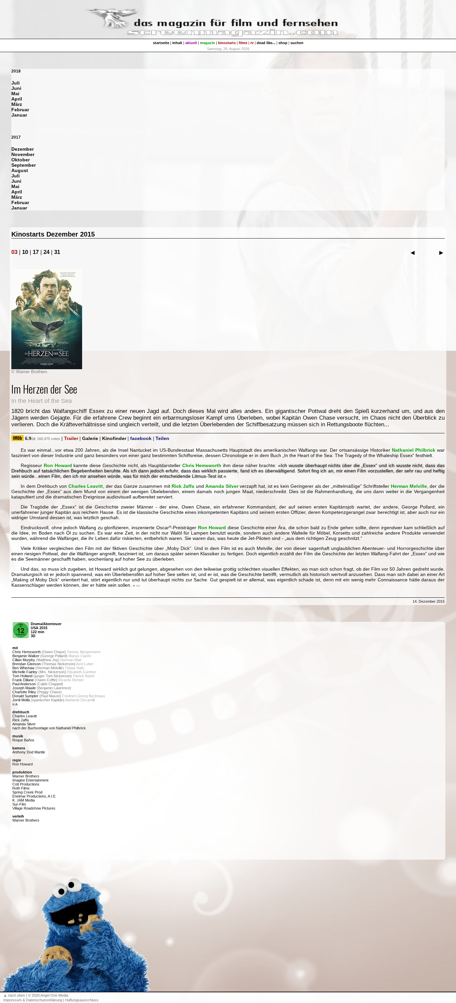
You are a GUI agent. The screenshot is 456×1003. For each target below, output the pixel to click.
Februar (20, 109)
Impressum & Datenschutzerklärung (32, 1000)
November (22, 154)
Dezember (22, 149)
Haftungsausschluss (81, 1000)
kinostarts (227, 43)
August (19, 170)
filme (243, 43)
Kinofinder (114, 438)
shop (282, 43)
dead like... (266, 43)
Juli (15, 83)
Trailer (71, 438)
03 (14, 252)
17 (36, 252)
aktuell (191, 43)
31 (57, 252)
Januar (19, 115)
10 (25, 252)
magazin (207, 43)
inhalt (177, 43)
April (16, 99)
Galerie (90, 438)
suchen (296, 43)
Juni (16, 88)
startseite (161, 43)
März (16, 104)
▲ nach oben (14, 995)
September (23, 165)
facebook (141, 438)
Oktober (20, 159)
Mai (15, 93)
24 (46, 252)
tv (252, 43)
